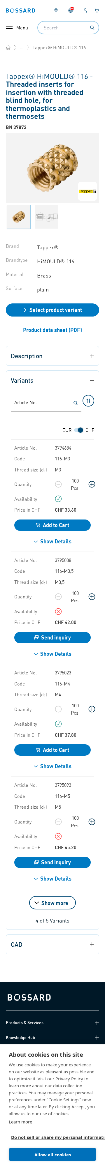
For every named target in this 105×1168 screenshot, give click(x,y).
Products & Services (24, 1022)
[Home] (8, 47)
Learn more (20, 1122)
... (21, 47)
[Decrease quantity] (58, 484)
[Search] (92, 27)
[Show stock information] (58, 498)
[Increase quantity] (91, 484)
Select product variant (55, 309)
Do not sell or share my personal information (50, 1137)
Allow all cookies (52, 1155)
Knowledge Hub (20, 1037)
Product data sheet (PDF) (52, 329)
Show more (54, 903)
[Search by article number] (75, 403)
